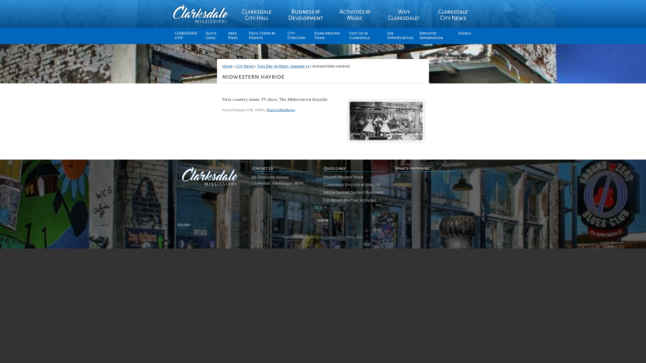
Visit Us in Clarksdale (359, 35)
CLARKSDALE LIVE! (186, 35)
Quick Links (211, 35)
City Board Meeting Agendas (349, 200)
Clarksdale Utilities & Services (351, 185)
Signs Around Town (327, 35)
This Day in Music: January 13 (283, 66)
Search (464, 33)
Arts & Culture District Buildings (353, 193)
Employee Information (431, 35)
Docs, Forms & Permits (262, 35)
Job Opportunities (400, 35)
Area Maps (233, 35)
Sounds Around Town (343, 177)
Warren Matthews (281, 110)
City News (245, 66)
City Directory (296, 35)
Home (227, 66)
